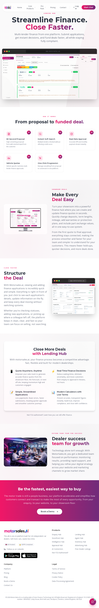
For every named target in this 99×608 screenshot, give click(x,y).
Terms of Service (58, 569)
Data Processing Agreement (63, 581)
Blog (5, 577)
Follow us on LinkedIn (15, 549)
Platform (7, 569)
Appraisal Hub (57, 545)
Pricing (53, 7)
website (69, 467)
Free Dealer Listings (83, 549)
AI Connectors (57, 549)
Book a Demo (47, 511)
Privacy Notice (57, 573)
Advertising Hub (81, 545)
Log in (77, 7)
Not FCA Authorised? (60, 552)
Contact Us (8, 585)
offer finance (67, 415)
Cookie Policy (57, 577)
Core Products (30, 7)
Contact (63, 7)
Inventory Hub (80, 542)
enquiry (27, 503)
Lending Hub (80, 534)
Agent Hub (79, 538)
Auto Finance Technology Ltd (44, 597)
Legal (54, 564)
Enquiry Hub (56, 534)
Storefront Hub (58, 538)
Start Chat (88, 7)
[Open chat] (92, 601)
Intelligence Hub (58, 542)
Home (19, 7)
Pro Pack (42, 7)
